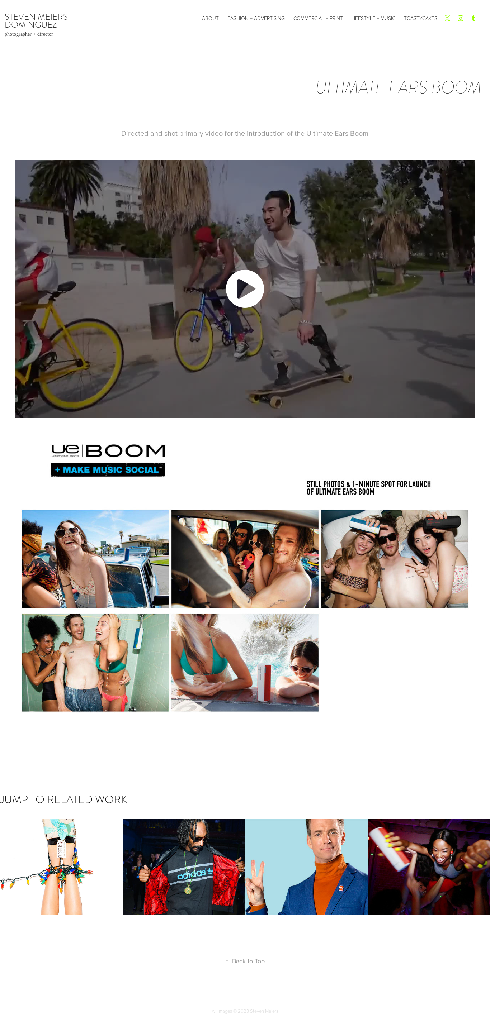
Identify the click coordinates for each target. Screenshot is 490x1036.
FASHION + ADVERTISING (256, 18)
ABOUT (210, 18)
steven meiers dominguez (37, 20)
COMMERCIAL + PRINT (318, 18)
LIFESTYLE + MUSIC (373, 18)
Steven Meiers (264, 1011)
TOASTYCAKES (420, 18)
